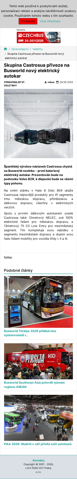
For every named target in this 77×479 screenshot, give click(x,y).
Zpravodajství (20, 49)
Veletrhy (38, 49)
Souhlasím (28, 21)
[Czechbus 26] (39, 37)
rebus (49, 82)
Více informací (50, 21)
